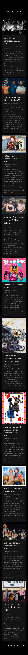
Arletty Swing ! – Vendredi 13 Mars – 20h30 (12, 607)
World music (9, 46)
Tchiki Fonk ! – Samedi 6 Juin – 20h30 (14, 286)
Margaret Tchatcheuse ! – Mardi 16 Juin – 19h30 (14, 220)
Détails (16, 27)
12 (24, 646)
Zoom (12, 27)
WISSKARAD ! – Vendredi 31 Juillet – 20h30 (13, 41)
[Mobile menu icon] (24, 2)
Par (17, 46)
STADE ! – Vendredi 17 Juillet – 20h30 (13, 99)
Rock (5, 46)
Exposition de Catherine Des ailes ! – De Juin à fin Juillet (14, 358)
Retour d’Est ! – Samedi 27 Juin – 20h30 (11, 158)
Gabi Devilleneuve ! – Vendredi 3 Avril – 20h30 (13, 545)
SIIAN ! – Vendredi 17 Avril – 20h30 (13, 490)
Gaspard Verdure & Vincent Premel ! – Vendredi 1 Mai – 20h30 (12, 431)
